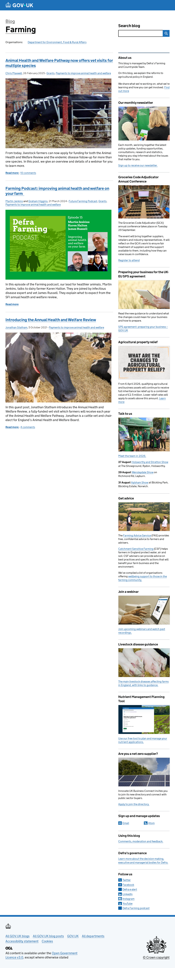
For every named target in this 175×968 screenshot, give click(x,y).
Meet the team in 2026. (132, 456)
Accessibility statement (21, 941)
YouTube (127, 903)
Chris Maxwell (13, 73)
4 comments (27, 427)
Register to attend (129, 260)
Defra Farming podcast (136, 908)
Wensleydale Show (142, 472)
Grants (50, 73)
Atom (151, 823)
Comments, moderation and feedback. (140, 841)
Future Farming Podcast (83, 201)
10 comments (28, 172)
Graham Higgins (38, 201)
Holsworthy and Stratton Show (150, 462)
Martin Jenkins (14, 201)
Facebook (128, 884)
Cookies (47, 941)
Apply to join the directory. (133, 804)
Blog (10, 21)
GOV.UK (73, 936)
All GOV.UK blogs (17, 936)
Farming (20, 29)
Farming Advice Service (137, 535)
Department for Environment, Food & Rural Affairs (57, 42)
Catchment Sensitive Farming (135, 548)
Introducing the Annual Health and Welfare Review (50, 319)
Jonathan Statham (16, 327)
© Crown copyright (156, 957)
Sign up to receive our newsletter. (138, 165)
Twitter (127, 880)
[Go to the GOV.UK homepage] (19, 5)
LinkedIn (128, 894)
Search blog (129, 25)
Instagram (128, 898)
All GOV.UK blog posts (48, 936)
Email (126, 823)
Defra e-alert (130, 889)
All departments (93, 936)
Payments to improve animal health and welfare (83, 73)
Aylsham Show (139, 482)
